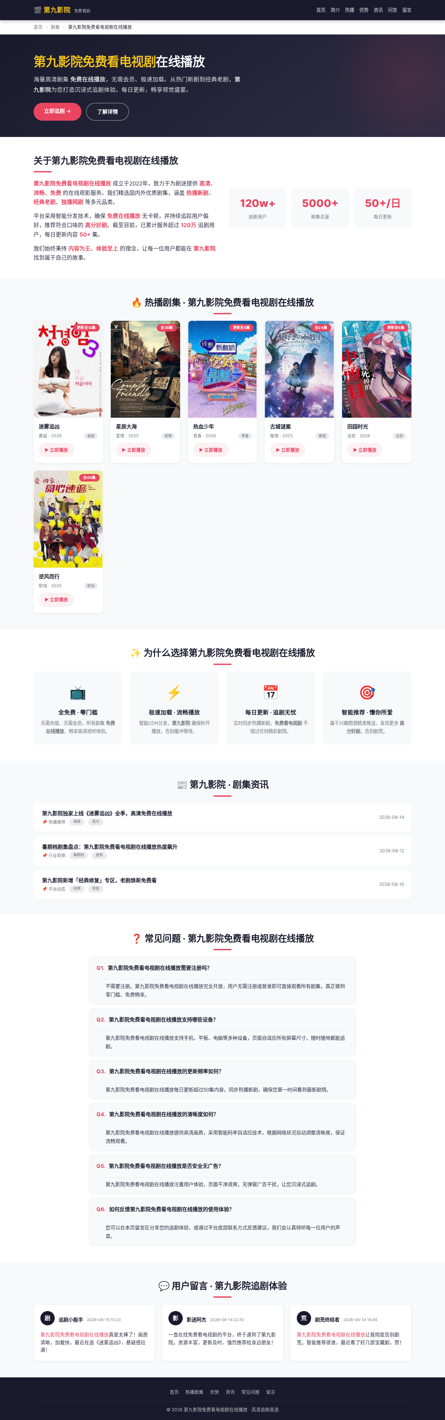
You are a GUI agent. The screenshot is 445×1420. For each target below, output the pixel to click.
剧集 (55, 27)
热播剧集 (194, 1392)
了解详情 (107, 111)
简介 (335, 10)
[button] (68, 392)
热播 (349, 10)
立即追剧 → (57, 111)
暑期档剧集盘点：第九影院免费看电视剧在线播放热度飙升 (110, 847)
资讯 (378, 10)
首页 (320, 10)
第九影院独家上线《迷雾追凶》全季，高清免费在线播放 (107, 813)
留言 (406, 10)
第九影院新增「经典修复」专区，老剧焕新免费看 (99, 880)
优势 (363, 10)
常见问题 (250, 1392)
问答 (392, 10)
